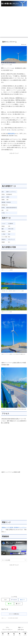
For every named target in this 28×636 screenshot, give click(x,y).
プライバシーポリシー (7, 629)
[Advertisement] (14, 23)
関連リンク (20, 627)
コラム (7, 627)
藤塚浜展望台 (11, 133)
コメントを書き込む (14, 614)
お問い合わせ (21, 629)
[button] (25, 560)
